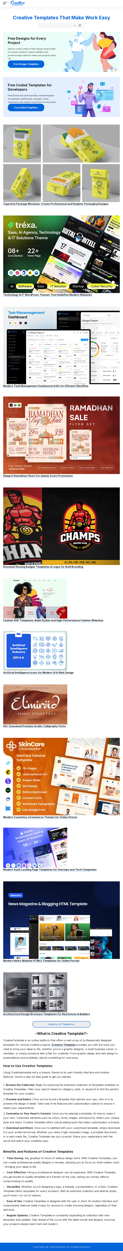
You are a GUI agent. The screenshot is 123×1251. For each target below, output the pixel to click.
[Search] (80, 25)
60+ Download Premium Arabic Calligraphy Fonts (34, 726)
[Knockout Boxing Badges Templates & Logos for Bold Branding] (61, 526)
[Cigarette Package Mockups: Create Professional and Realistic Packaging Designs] (61, 163)
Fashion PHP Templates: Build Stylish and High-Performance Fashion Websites (53, 620)
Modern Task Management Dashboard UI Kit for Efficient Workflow (46, 386)
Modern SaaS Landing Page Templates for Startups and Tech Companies (50, 869)
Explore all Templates (61, 1024)
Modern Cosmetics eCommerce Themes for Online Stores (40, 817)
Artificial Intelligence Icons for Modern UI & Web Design (38, 672)
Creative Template (64, 1044)
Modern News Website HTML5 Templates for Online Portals (41, 960)
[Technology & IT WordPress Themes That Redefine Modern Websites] (61, 254)
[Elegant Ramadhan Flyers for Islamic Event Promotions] (61, 435)
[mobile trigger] (6, 3)
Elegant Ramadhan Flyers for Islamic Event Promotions (38, 475)
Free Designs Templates (26, 64)
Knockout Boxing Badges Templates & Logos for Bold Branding (43, 566)
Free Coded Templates (26, 107)
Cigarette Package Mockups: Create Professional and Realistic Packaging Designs (55, 203)
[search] (118, 3)
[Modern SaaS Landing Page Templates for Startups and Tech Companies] (35, 848)
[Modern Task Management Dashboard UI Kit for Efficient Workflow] (61, 345)
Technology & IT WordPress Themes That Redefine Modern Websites (47, 294)
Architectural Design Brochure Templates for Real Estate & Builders (46, 1014)
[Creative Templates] (18, 3)
